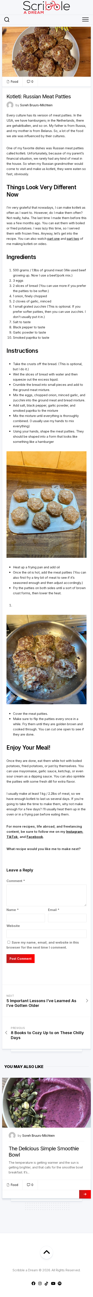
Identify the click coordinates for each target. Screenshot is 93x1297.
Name (12, 910)
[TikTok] (46, 1283)
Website (13, 926)
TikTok (12, 837)
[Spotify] (59, 1283)
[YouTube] (53, 1283)
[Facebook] (33, 1283)
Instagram (74, 832)
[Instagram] (40, 1283)
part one (53, 239)
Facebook (35, 837)
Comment (15, 881)
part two (73, 239)
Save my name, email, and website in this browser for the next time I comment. (42, 944)
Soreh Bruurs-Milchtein (36, 105)
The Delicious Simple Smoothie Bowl (44, 1151)
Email (53, 910)
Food (14, 81)
